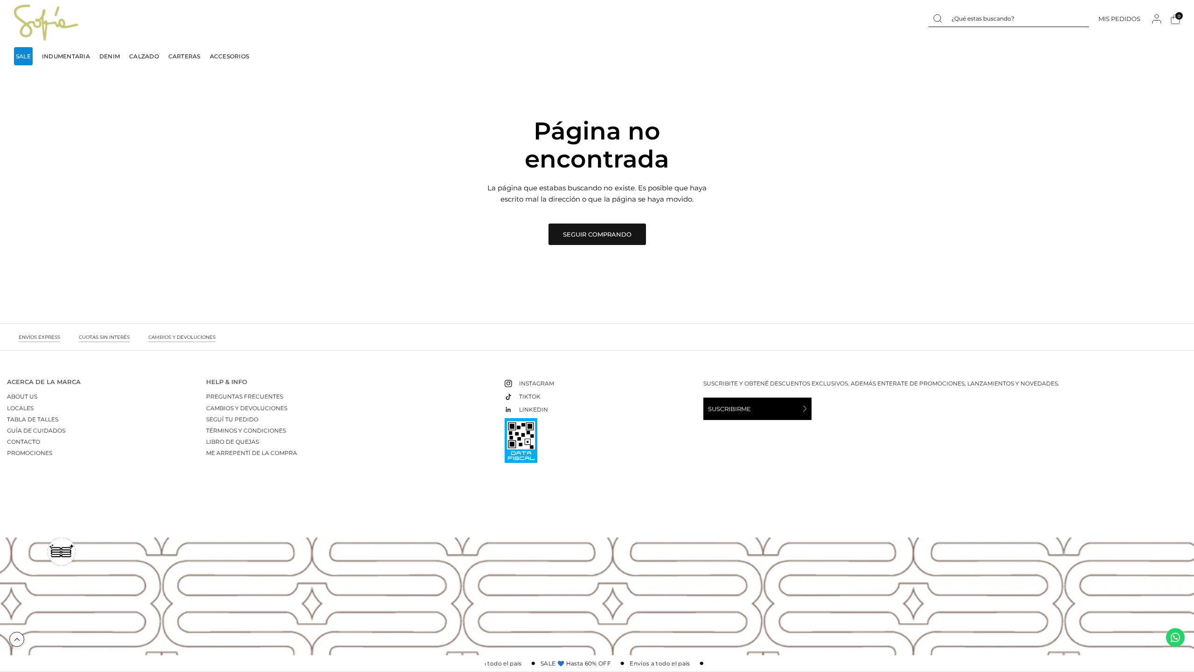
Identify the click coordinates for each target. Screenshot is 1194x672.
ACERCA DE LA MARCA (44, 382)
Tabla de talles (32, 419)
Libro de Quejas (232, 441)
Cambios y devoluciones (246, 408)
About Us (22, 396)
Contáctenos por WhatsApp (1175, 637)
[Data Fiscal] (521, 444)
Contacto (23, 441)
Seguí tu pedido (232, 419)
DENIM (109, 56)
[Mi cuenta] (1156, 19)
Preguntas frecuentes (244, 396)
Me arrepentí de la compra (251, 452)
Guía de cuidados (36, 430)
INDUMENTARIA (66, 56)
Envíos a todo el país (487, 663)
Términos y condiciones (246, 430)
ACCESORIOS (229, 56)
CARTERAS (184, 56)
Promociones (29, 452)
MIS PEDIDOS (1119, 18)
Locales (20, 408)
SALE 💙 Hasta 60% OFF (571, 663)
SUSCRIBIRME (729, 409)
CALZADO (144, 56)
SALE (23, 56)
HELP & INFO (226, 382)
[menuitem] (25, 56)
